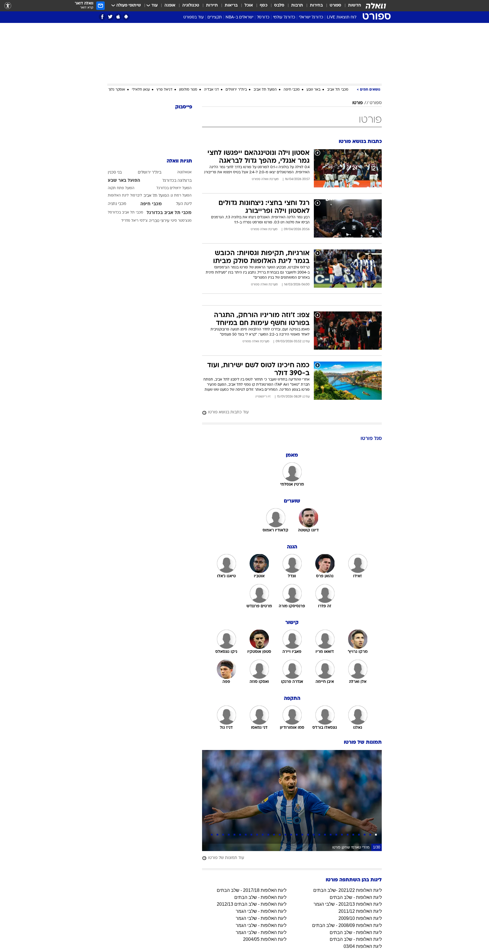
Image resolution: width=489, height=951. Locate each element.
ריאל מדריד (129, 221)
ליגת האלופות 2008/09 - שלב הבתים (347, 925)
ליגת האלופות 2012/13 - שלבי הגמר (348, 904)
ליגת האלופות (118, 195)
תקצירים (214, 17)
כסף (263, 5)
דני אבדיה (211, 89)
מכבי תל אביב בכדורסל (125, 212)
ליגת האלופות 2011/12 (360, 911)
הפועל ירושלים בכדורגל (174, 188)
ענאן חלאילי (141, 89)
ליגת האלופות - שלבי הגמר (261, 911)
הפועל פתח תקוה (121, 188)
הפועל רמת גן (181, 195)
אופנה (169, 5)
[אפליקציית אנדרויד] (126, 16)
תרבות (297, 5)
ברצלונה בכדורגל (177, 181)
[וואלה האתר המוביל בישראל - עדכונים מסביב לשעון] (376, 5)
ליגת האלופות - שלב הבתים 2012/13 (251, 904)
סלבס (279, 5)
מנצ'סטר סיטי (181, 221)
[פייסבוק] (102, 16)
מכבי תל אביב (337, 89)
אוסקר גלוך (116, 89)
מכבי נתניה (117, 204)
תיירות (212, 5)
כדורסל (263, 17)
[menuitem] (351, 6)
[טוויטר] (110, 16)
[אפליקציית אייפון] (118, 16)
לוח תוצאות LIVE (341, 17)
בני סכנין (115, 172)
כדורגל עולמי (284, 17)
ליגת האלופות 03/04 (363, 946)
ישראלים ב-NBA (239, 17)
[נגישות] (7, 5)
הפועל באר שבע (124, 180)
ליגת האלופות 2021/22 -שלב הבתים (347, 890)
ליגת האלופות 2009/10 (360, 918)
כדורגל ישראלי (311, 17)
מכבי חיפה (292, 89)
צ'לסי (144, 221)
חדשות (354, 5)
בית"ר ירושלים (236, 89)
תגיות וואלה (179, 161)
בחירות (316, 5)
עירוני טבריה (159, 221)
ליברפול (136, 195)
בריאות (231, 5)
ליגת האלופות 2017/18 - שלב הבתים (251, 890)
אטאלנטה (184, 172)
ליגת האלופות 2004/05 (264, 939)
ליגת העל (184, 204)
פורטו (357, 103)
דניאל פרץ (164, 89)
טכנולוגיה (190, 5)
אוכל (248, 5)
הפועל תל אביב (265, 89)
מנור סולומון (188, 89)
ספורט (335, 5)
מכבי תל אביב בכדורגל (169, 213)
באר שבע (313, 89)
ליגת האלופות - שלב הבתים (356, 897)
